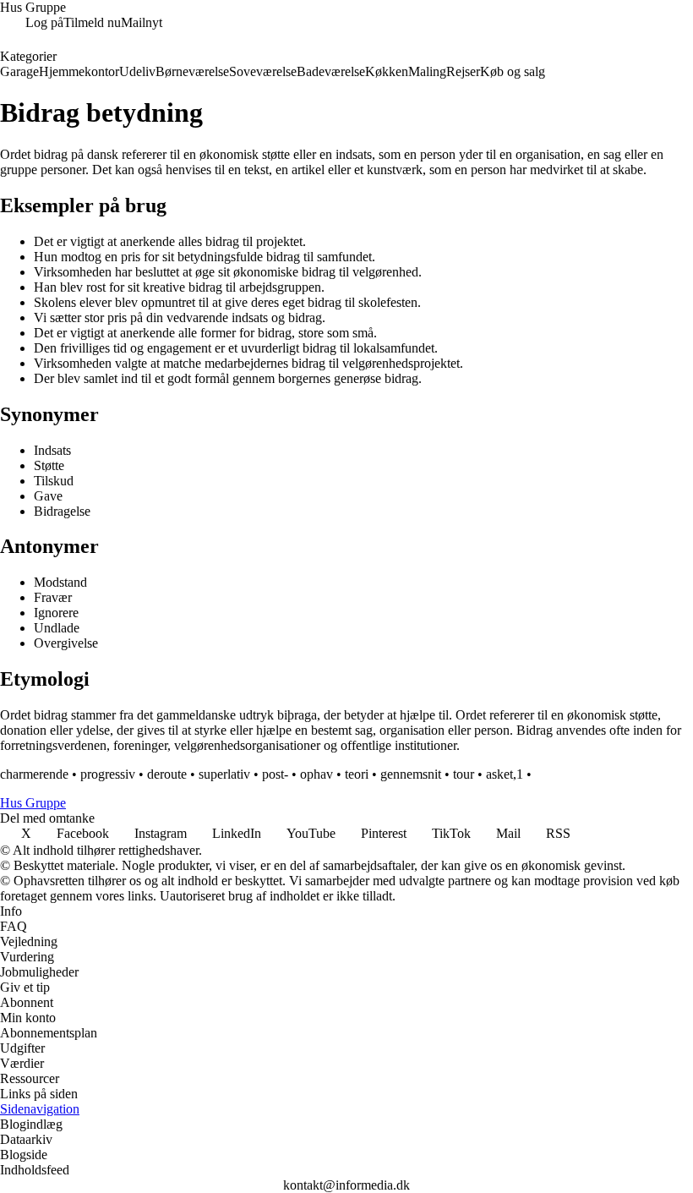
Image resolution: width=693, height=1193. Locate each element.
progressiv (107, 774)
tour (463, 774)
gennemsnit (410, 774)
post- (275, 774)
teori (356, 774)
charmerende (34, 774)
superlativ (224, 774)
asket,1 (504, 774)
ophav (316, 774)
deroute (167, 774)
